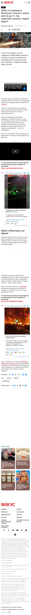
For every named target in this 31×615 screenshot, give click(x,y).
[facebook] (4, 530)
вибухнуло (23, 286)
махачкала (6, 381)
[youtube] (17, 530)
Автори (19, 514)
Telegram (4, 104)
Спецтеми (20, 512)
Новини (3, 509)
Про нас (4, 517)
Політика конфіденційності (9, 609)
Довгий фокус (6, 514)
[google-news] (26, 530)
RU (26, 2)
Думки (19, 509)
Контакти (21, 609)
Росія (9, 378)
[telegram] (13, 530)
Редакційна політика (5, 526)
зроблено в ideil (6, 612)
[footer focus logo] (8, 504)
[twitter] (8, 530)
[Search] (29, 2)
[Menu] (2, 2)
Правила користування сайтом (6, 521)
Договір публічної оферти (23, 520)
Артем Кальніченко (7, 26)
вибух (16, 378)
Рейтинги (4, 512)
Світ (3, 7)
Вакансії (19, 517)
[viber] (21, 530)
